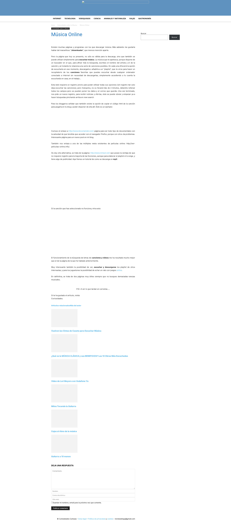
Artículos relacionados (60, 305)
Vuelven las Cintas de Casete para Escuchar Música (76, 331)
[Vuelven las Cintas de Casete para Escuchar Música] (64, 326)
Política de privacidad (96, 519)
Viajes (132, 18)
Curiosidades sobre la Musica (67, 25)
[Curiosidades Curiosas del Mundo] (115, 8)
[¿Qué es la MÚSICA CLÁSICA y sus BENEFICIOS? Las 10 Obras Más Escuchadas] (64, 352)
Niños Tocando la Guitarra (63, 406)
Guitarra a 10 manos (61, 456)
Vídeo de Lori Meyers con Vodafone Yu (69, 381)
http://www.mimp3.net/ (100, 153)
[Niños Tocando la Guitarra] (64, 402)
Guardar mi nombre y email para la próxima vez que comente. (77, 503)
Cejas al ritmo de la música (64, 431)
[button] (177, 19)
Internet (57, 18)
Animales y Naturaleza (115, 18)
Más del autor (75, 305)
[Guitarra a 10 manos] (64, 452)
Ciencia (97, 18)
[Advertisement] (160, 61)
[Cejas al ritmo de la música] (64, 427)
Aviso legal (82, 519)
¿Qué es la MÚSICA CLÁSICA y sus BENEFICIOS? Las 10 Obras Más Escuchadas (89, 356)
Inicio (53, 25)
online (119, 270)
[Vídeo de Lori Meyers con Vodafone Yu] (64, 377)
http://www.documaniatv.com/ (81, 131)
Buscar (143, 33)
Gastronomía (144, 18)
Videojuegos (84, 18)
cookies (110, 519)
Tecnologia (69, 18)
